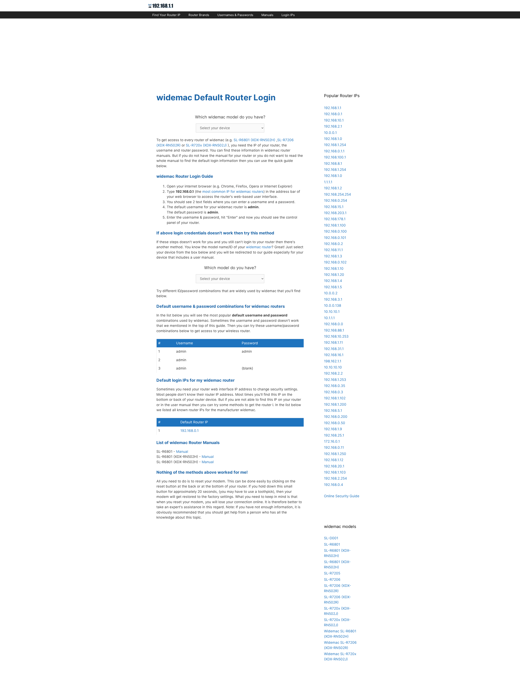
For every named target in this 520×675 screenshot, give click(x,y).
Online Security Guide (341, 496)
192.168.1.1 (332, 108)
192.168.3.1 (333, 299)
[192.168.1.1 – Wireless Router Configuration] (160, 5)
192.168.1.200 (335, 404)
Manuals (267, 15)
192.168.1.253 (335, 380)
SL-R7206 (332, 579)
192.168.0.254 (335, 200)
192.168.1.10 (333, 269)
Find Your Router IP (166, 15)
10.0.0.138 (332, 305)
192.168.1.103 (335, 472)
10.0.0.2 (330, 293)
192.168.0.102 (335, 262)
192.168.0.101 (335, 238)
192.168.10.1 (334, 120)
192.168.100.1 (335, 157)
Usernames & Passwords (235, 15)
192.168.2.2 (333, 373)
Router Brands (198, 15)
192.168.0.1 (189, 431)
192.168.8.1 (333, 163)
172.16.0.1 (332, 441)
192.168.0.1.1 (334, 151)
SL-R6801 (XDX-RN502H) (254, 140)
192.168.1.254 (335, 145)
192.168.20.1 (334, 466)
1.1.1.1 (328, 182)
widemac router (259, 247)
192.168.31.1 (334, 349)
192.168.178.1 (335, 219)
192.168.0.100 (335, 231)
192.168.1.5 (333, 287)
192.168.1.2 (333, 188)
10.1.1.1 (329, 318)
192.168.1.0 (333, 139)
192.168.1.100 (335, 225)
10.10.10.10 (333, 367)
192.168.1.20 (334, 275)
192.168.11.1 (333, 250)
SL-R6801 (332, 544)
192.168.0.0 (333, 324)
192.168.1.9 (333, 429)
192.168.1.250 (335, 454)
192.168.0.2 (333, 244)
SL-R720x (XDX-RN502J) (206, 145)
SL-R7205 (332, 573)
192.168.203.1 (335, 213)
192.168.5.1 (333, 410)
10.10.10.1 (332, 312)
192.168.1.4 (333, 281)
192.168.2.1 (333, 126)
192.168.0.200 (335, 417)
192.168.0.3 (333, 392)
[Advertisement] (260, 52)
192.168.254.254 (337, 194)
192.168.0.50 (334, 423)
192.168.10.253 (336, 336)
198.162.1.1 (332, 361)
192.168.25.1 (334, 435)
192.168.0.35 (334, 386)
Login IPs (288, 15)
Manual (182, 452)
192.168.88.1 (334, 330)
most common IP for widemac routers (232, 192)
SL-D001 (331, 538)
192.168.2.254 (335, 478)
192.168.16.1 (333, 355)
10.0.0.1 (330, 133)
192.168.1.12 (333, 460)
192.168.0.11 (334, 447)
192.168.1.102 (335, 398)
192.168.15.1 (333, 207)
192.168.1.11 (333, 342)
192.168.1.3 (333, 256)
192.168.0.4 (333, 485)
